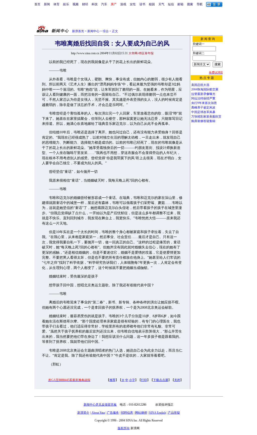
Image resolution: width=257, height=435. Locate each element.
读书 (142, 4)
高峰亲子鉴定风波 (203, 107)
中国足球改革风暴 (203, 112)
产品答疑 (174, 412)
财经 (85, 4)
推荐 (112, 380)
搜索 (190, 4)
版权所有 (124, 428)
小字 (132, 380)
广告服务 (113, 412)
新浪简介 (83, 412)
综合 (106, 31)
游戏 (123, 4)
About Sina (98, 412)
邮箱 (180, 4)
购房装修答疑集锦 (203, 121)
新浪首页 (78, 31)
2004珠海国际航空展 (204, 89)
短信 (171, 4)
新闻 (47, 4)
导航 (200, 4)
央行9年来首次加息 (204, 103)
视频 (76, 4)
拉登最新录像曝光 (203, 94)
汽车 (104, 4)
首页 (37, 4)
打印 (144, 380)
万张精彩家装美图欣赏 (206, 116)
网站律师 (141, 412)
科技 (95, 4)
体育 (56, 4)
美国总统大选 (200, 85)
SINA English (157, 412)
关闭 (177, 380)
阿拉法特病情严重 (203, 98)
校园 (152, 4)
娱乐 (66, 4)
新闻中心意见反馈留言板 (100, 404)
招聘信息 (127, 412)
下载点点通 (160, 380)
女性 (133, 4)
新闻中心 (93, 31)
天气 (161, 4)
